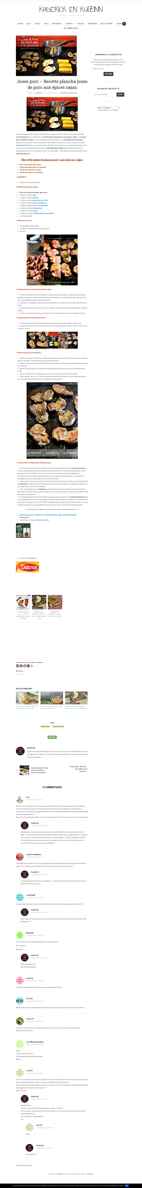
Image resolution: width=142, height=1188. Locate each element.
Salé (28, 24)
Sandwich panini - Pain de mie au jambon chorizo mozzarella (39, 770)
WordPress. (61, 1174)
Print (53, 737)
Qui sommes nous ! (71, 28)
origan (34, 200)
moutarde (44, 205)
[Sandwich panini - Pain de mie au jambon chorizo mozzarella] (24, 770)
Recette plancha (58, 726)
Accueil (20, 24)
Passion (120, 24)
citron (27, 226)
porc (38, 182)
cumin (35, 211)
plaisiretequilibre (33, 854)
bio (37, 226)
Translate (114, 110)
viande (37, 515)
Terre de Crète (42, 200)
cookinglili (30, 895)
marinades (20, 145)
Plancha (69, 24)
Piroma (29, 999)
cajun (60, 515)
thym (35, 195)
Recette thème (106, 24)
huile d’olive (38, 213)
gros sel (29, 216)
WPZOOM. (90, 1174)
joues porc (30, 515)
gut (28, 797)
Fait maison (56, 24)
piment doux (37, 208)
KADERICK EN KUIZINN (71, 9)
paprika (35, 198)
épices (54, 515)
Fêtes (46, 24)
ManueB (29, 933)
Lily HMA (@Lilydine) (35, 1042)
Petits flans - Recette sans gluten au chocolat (78, 769)
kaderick (39, 93)
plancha (23, 515)
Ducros (44, 203)
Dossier (80, 24)
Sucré (37, 24)
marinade (48, 515)
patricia (29, 978)
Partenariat (92, 24)
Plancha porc (45, 726)
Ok (127, 1185)
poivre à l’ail (37, 203)
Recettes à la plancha (69, 93)
